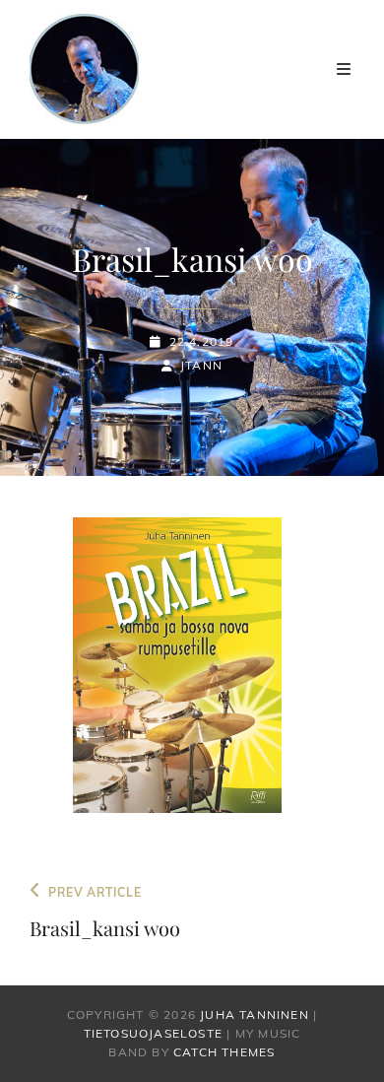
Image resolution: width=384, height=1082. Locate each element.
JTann (201, 365)
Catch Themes (224, 1052)
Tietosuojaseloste (153, 1033)
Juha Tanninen (254, 1014)
